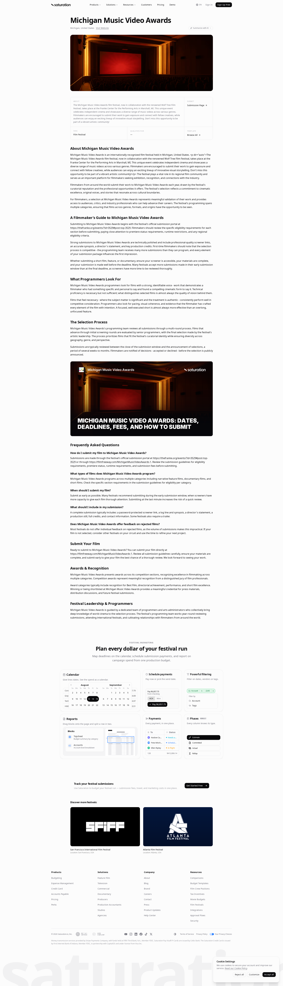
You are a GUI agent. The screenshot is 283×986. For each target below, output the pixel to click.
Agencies (102, 915)
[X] (151, 934)
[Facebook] (141, 934)
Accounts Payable (60, 894)
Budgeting (56, 878)
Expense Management (62, 883)
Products (94, 4)
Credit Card (57, 888)
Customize (254, 974)
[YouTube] (125, 934)
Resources (128, 4)
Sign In (209, 4)
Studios (101, 910)
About (147, 878)
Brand (147, 888)
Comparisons (196, 878)
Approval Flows (197, 915)
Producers (103, 899)
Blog (146, 883)
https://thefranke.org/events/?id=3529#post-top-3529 (100, 227)
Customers (146, 4)
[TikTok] (146, 934)
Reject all (239, 974)
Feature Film (104, 878)
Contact (148, 899)
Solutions (110, 4)
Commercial (103, 888)
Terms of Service (187, 934)
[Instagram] (131, 934)
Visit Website (102, 28)
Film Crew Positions (200, 888)
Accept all (269, 974)
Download (205, 432)
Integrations (196, 910)
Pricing (160, 4)
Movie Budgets (197, 899)
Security (194, 920)
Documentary (104, 894)
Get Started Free (194, 785)
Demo (172, 4)
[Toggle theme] (175, 934)
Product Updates (152, 910)
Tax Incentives (197, 894)
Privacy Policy (201, 934)
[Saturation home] (61, 4)
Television (102, 883)
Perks (54, 904)
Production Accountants (109, 904)
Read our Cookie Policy (236, 968)
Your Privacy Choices (223, 934)
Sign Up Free (223, 4)
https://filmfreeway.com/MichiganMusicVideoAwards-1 (120, 462)
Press (146, 904)
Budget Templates (199, 883)
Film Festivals (197, 904)
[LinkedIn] (136, 934)
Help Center (150, 915)
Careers (148, 894)
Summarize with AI (201, 28)
